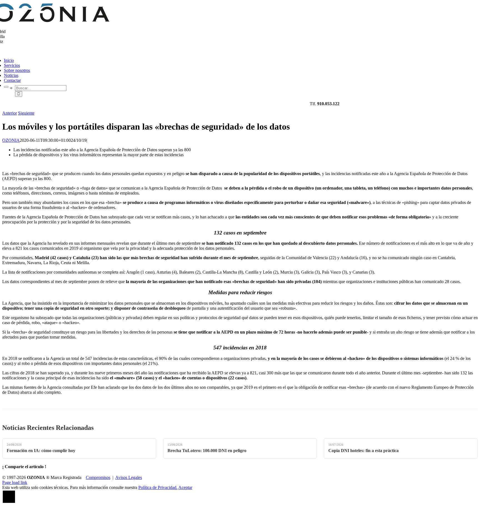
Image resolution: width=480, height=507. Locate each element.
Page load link (14, 482)
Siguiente (26, 113)
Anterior (9, 113)
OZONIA (11, 140)
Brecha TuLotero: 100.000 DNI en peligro (207, 450)
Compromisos (98, 477)
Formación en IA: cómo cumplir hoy (41, 450)
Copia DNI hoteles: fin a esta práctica (363, 450)
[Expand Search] (6, 87)
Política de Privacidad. (158, 487)
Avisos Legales (128, 477)
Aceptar (185, 487)
